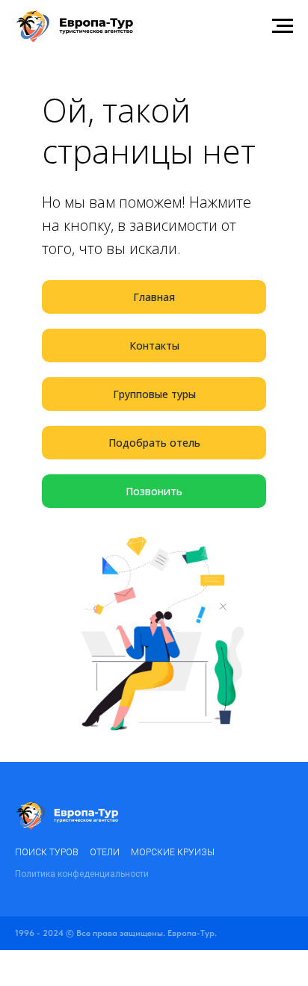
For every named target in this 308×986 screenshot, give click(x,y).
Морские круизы (173, 852)
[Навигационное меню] (282, 26)
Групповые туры (154, 394)
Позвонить (154, 491)
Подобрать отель (154, 442)
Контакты (154, 345)
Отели (105, 852)
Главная (154, 297)
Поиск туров (46, 852)
